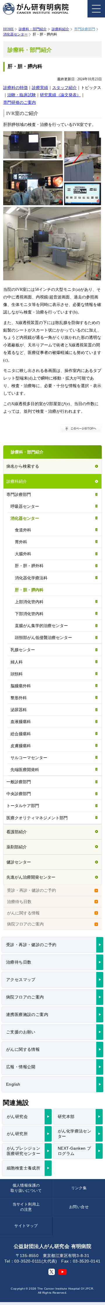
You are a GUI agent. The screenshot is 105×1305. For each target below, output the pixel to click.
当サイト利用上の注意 (26, 1207)
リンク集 (79, 1188)
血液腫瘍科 (20, 721)
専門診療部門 (18, 494)
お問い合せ (79, 1207)
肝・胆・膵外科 (29, 565)
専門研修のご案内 (19, 102)
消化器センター (15, 34)
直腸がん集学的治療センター (41, 625)
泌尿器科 (18, 709)
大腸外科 (23, 553)
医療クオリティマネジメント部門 (37, 818)
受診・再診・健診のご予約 (31, 890)
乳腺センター (22, 649)
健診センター (18, 862)
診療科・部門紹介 (33, 29)
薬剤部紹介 (16, 847)
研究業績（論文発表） (60, 94)
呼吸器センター (24, 506)
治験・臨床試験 (21, 94)
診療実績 (40, 87)
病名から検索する (22, 466)
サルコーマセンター (28, 757)
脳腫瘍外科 (20, 685)
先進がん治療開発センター (30, 877)
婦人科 (16, 662)
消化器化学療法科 (31, 578)
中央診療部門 (18, 793)
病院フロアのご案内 (25, 924)
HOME (8, 29)
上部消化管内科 (29, 601)
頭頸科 (16, 674)
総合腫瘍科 (20, 733)
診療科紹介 (60, 29)
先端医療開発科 (24, 769)
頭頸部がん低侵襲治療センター (43, 637)
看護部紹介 (16, 831)
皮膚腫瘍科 (20, 745)
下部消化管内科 (29, 613)
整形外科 (18, 697)
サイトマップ (26, 1226)
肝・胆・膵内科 (29, 589)
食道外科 (23, 530)
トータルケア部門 (22, 805)
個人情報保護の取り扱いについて (26, 1188)
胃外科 (21, 542)
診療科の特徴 (15, 87)
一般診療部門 (18, 781)
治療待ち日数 (19, 901)
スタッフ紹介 (64, 87)
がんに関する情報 (23, 913)
